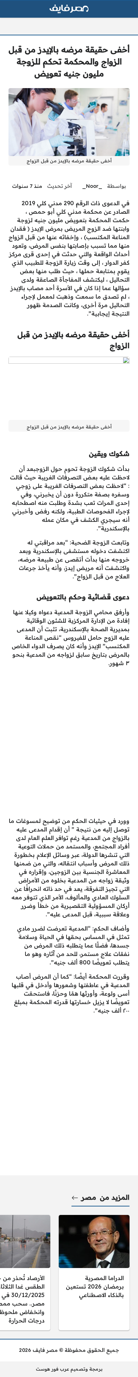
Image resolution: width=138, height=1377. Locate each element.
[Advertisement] (69, 742)
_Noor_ (92, 186)
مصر (88, 1197)
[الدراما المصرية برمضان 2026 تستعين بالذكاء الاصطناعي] (94, 1272)
